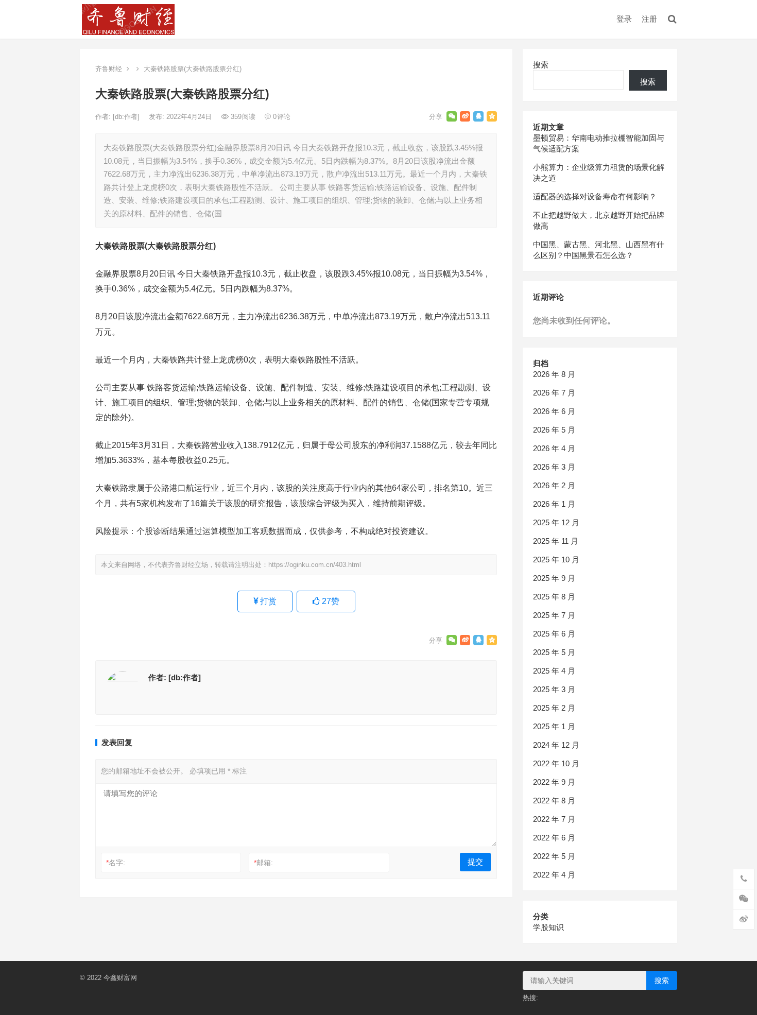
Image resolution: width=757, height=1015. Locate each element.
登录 (624, 18)
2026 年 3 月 (554, 466)
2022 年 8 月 (554, 800)
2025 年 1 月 (554, 726)
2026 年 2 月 (554, 485)
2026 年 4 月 (554, 448)
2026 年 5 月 (554, 429)
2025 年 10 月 (556, 559)
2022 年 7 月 (554, 819)
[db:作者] (127, 117)
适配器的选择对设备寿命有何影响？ (595, 196)
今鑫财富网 (120, 978)
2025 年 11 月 (555, 541)
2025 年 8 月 (554, 596)
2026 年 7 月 (554, 392)
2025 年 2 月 (554, 707)
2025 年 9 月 (554, 578)
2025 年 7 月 (554, 615)
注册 (649, 18)
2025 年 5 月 (554, 652)
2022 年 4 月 (554, 874)
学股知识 (548, 927)
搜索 (540, 64)
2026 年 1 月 (554, 504)
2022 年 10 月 (556, 763)
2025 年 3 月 (554, 689)
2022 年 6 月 (554, 837)
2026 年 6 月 (554, 411)
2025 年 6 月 (554, 633)
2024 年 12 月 (556, 745)
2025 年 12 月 (556, 522)
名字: (115, 862)
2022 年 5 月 (554, 856)
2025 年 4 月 (554, 670)
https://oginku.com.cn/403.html (314, 565)
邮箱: (263, 862)
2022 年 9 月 (554, 782)
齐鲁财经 (108, 69)
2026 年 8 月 (554, 374)
